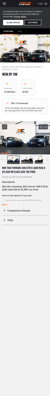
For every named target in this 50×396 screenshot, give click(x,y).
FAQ (20, 31)
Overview (8, 31)
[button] (25, 137)
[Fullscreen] (4, 126)
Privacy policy (20, 16)
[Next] (47, 138)
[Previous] (2, 138)
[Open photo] (25, 49)
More (4, 204)
